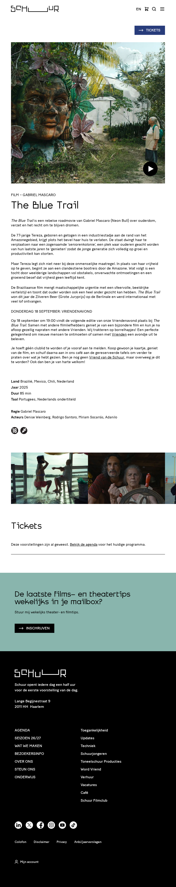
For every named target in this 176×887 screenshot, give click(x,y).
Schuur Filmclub (94, 800)
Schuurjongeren (94, 753)
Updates (87, 738)
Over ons (24, 761)
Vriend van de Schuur (106, 357)
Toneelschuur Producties (101, 761)
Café (84, 792)
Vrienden (119, 334)
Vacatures (89, 785)
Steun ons (25, 769)
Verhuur (87, 777)
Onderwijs (25, 777)
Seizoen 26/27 (28, 738)
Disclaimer (41, 842)
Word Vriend (91, 769)
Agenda (22, 730)
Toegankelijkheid (94, 730)
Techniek (88, 746)
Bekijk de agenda (83, 544)
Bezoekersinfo (29, 753)
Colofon (20, 842)
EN (138, 9)
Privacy (62, 842)
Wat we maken (28, 746)
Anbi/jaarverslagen (88, 842)
